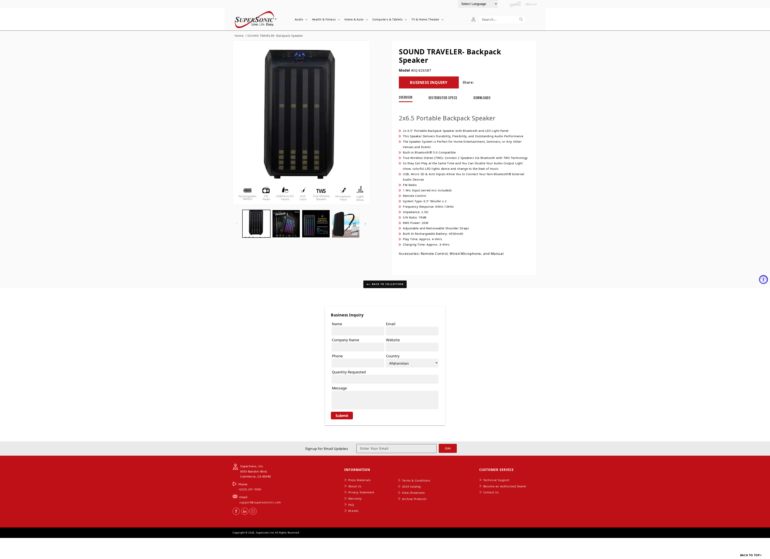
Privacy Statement (361, 492)
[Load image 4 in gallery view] (346, 224)
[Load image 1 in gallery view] (256, 224)
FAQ (351, 505)
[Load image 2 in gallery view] (286, 224)
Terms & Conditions (416, 480)
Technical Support (496, 480)
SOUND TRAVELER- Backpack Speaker (275, 36)
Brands (353, 511)
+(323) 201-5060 (249, 489)
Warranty (355, 498)
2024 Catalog (411, 486)
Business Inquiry (429, 82)
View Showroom (413, 493)
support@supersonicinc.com (260, 502)
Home (239, 36)
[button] (300, 19)
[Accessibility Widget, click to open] (763, 279)
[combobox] (502, 19)
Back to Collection (388, 284)
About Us (355, 486)
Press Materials (359, 480)
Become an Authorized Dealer (505, 486)
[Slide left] (237, 223)
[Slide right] (365, 223)
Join (448, 448)
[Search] (521, 19)
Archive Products (414, 499)
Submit (341, 415)
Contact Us (491, 492)
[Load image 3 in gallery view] (316, 224)
